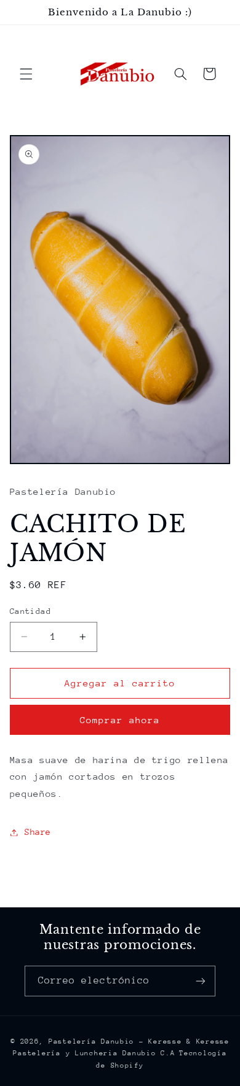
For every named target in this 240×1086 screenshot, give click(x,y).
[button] (26, 74)
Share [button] (38, 832)
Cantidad (30, 611)
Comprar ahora (120, 720)
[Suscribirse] (200, 981)
